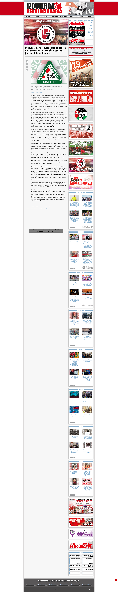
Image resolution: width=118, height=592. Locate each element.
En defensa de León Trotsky (74, 437)
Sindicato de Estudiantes (75, 565)
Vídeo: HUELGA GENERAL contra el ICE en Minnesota (74, 487)
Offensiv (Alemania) (90, 562)
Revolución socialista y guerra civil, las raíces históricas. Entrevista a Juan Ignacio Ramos (74, 451)
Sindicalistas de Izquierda (75, 569)
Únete (69, 589)
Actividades (80, 16)
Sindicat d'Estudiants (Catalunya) (88, 566)
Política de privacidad (55, 589)
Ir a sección (72, 227)
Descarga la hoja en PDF (36, 92)
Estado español (28, 16)
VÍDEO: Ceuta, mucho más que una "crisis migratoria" (74, 472)
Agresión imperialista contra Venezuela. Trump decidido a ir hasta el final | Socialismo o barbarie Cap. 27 (87, 488)
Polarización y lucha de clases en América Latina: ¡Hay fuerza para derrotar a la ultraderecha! (87, 378)
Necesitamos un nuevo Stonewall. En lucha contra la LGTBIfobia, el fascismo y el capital (87, 284)
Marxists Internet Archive (88, 573)
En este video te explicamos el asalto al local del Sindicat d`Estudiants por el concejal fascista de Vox (87, 473)
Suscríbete (90, 28)
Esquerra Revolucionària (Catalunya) (75, 562)
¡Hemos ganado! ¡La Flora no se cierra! (74, 242)
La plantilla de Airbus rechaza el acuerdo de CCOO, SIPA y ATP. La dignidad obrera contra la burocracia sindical (87, 204)
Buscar (92, 0)
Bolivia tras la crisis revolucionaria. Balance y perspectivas (87, 360)
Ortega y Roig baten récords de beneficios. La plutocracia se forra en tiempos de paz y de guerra (87, 416)
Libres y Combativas (76, 573)
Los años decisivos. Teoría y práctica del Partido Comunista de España (87, 437)
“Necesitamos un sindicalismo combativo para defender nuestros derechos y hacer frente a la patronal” (74, 204)
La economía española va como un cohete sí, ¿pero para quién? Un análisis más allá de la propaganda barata (87, 401)
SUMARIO (91, 22)
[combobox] (84, 1)
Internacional (63, 16)
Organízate (89, 16)
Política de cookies (63, 589)
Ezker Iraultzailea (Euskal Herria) (89, 559)
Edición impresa (90, 25)
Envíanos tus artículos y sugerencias (90, 37)
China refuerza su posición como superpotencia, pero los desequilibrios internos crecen (74, 416)
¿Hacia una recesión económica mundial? (74, 400)
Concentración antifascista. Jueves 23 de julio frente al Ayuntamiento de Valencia (74, 260)
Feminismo (46, 16)
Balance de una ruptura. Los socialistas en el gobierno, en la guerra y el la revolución (87, 451)
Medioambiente (55, 16)
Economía (37, 16)
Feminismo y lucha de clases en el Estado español (75, 283)
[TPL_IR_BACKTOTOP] (116, 580)
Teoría (71, 16)
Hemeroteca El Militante (90, 32)
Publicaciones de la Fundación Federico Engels (59, 580)
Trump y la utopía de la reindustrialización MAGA (74, 377)
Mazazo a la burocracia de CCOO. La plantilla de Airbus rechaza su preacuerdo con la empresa (74, 219)
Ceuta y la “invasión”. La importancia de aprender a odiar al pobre (74, 337)
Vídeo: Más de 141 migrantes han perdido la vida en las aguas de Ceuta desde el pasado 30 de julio (74, 322)
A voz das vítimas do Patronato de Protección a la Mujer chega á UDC (87, 297)
